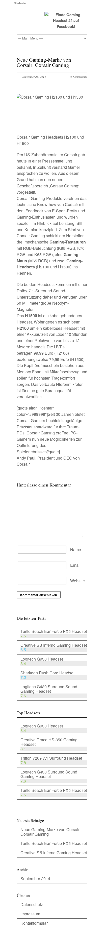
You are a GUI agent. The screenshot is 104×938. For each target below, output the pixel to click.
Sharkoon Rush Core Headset (47, 673)
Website (77, 581)
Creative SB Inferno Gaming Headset (53, 645)
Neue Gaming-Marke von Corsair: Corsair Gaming (50, 832)
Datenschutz (31, 904)
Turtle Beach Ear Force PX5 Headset (53, 631)
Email (75, 565)
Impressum (30, 914)
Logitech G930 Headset (41, 659)
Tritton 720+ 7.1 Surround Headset (51, 758)
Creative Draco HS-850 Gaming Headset (48, 742)
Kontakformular (34, 923)
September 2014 (35, 878)
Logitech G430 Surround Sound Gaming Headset (48, 689)
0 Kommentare (78, 76)
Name (75, 549)
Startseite (20, 3)
